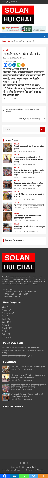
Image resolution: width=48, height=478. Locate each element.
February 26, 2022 (9, 58)
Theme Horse (15, 470)
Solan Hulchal (29, 467)
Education (5, 310)
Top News (5, 337)
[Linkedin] (14, 65)
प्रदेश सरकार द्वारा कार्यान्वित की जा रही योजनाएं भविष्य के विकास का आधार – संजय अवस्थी (28, 159)
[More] (23, 65)
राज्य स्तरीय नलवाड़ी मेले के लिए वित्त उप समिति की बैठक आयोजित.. (22, 110)
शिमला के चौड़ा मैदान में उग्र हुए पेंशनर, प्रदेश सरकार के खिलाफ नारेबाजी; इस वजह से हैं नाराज (29, 172)
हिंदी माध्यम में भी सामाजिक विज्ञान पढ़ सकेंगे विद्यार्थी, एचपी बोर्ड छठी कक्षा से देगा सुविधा (28, 184)
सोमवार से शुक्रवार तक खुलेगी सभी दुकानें (14, 356)
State (4, 334)
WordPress (41, 470)
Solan (5, 50)
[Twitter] (10, 65)
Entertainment (7, 313)
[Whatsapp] (19, 65)
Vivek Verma (21, 58)
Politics (4, 325)
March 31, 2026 (19, 151)
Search (42, 129)
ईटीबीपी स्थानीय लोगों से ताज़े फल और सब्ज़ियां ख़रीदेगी (28, 367)
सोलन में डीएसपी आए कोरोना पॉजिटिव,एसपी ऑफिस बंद (18, 348)
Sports (4, 331)
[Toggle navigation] (5, 35)
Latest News (11, 140)
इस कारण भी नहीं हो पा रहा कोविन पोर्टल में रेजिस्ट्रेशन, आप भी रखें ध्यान (23, 351)
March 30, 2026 (19, 164)
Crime (4, 307)
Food (3, 316)
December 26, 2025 (21, 199)
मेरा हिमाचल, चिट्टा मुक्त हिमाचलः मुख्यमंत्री (29, 205)
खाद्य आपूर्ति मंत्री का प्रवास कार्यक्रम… (30, 119)
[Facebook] (5, 65)
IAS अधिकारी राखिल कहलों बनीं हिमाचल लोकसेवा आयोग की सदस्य (27, 216)
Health (4, 319)
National (5, 322)
